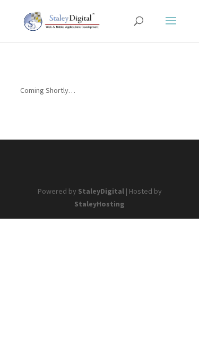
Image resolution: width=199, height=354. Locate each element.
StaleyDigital (101, 191)
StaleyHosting (99, 204)
